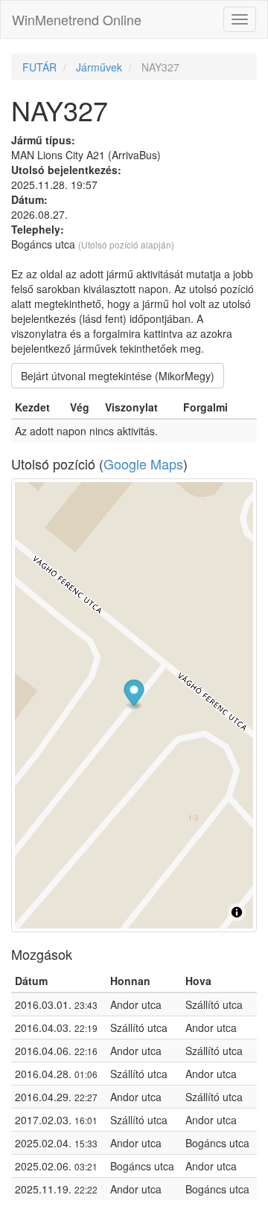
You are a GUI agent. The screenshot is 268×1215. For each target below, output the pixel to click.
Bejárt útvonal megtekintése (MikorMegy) (117, 375)
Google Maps (143, 463)
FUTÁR (39, 67)
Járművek (99, 67)
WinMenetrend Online (76, 19)
